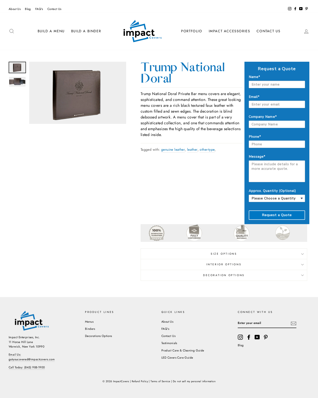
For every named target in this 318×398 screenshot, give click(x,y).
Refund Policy (140, 381)
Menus (89, 321)
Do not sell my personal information (194, 381)
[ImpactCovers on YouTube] (257, 337)
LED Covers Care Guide (177, 357)
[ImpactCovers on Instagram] (240, 337)
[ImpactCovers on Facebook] (248, 337)
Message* (257, 156)
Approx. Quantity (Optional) (272, 191)
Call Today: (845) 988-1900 (27, 367)
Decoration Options (224, 275)
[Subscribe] (293, 323)
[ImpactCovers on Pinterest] (265, 337)
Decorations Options (98, 336)
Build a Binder (86, 31)
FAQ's (39, 9)
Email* (254, 97)
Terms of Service (160, 381)
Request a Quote (277, 215)
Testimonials (169, 343)
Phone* (255, 136)
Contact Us (54, 9)
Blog (28, 9)
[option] (77, 93)
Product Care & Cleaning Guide (182, 350)
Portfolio (191, 31)
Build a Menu (51, 31)
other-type (207, 149)
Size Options (224, 254)
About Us (15, 9)
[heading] (277, 69)
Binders (90, 329)
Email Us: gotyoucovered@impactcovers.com (32, 356)
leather (192, 149)
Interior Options (224, 264)
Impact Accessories (229, 31)
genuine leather (173, 149)
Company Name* (263, 117)
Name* (254, 77)
